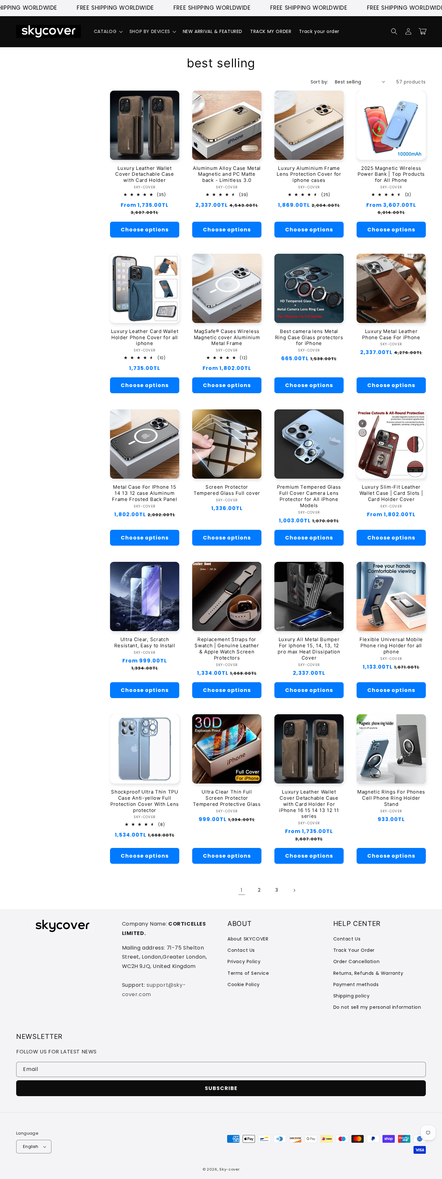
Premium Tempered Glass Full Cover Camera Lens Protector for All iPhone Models (309, 496)
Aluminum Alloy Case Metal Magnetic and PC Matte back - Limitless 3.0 (227, 174)
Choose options (145, 229)
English (31, 1146)
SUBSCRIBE (221, 1088)
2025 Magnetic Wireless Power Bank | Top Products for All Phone (391, 174)
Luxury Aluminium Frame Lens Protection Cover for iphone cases (309, 174)
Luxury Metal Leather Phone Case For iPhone (391, 334)
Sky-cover (229, 1169)
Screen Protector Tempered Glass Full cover (226, 490)
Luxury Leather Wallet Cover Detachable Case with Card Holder (144, 174)
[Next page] (294, 890)
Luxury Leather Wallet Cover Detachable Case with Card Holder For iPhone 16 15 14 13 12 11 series (309, 804)
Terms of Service (248, 973)
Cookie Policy (243, 984)
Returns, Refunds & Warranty (368, 973)
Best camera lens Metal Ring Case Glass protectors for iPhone (309, 337)
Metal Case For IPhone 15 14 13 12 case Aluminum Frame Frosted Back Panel (144, 493)
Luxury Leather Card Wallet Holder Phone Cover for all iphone (145, 337)
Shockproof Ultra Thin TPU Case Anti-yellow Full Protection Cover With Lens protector (144, 801)
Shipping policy (351, 996)
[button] (108, 31)
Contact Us (241, 950)
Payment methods (356, 984)
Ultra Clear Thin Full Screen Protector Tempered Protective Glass (226, 798)
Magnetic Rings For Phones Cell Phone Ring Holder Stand (391, 798)
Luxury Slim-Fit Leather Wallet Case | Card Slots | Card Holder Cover (391, 493)
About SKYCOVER (247, 939)
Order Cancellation (356, 961)
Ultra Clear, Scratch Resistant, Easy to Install (144, 643)
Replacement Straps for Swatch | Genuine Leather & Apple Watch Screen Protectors (226, 649)
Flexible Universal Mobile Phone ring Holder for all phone (391, 646)
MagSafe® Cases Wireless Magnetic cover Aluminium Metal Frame (227, 337)
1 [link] (242, 890)
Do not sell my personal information (377, 1007)
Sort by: (319, 82)
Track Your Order (354, 950)
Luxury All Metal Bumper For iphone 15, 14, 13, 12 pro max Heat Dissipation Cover (309, 649)
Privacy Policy (243, 961)
